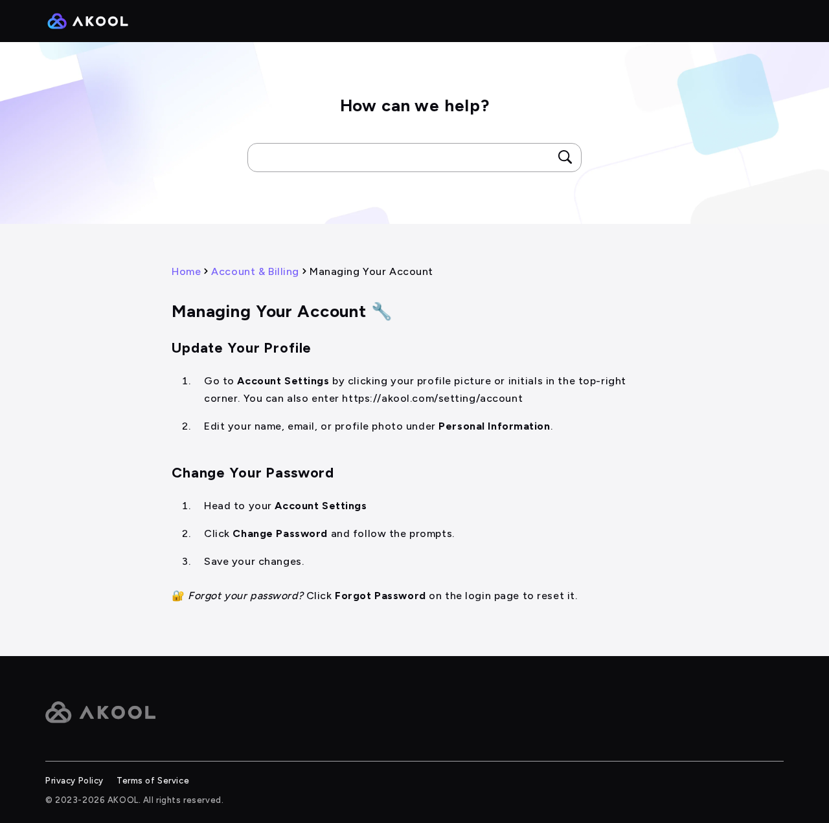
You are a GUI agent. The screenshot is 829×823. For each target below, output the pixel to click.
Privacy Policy (74, 780)
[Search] (565, 157)
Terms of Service (153, 780)
